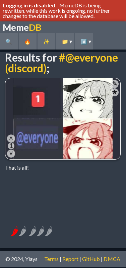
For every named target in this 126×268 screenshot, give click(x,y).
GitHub (91, 259)
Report (70, 259)
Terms (51, 259)
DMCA (112, 259)
